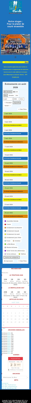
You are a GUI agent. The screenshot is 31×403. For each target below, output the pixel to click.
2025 (9, 334)
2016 (9, 350)
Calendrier (8, 92)
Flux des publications (9, 385)
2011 (8, 353)
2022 (9, 339)
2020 (9, 343)
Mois (5, 95)
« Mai (3, 328)
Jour (16, 95)
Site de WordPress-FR (9, 388)
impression (8, 261)
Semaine (11, 95)
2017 (9, 348)
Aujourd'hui (15, 358)
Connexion (5, 383)
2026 (9, 333)
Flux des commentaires (9, 386)
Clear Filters (23, 109)
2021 (9, 341)
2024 (9, 336)
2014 (9, 351)
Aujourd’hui (17, 102)
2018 (9, 346)
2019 (9, 344)
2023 (9, 338)
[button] (15, 57)
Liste (15, 92)
